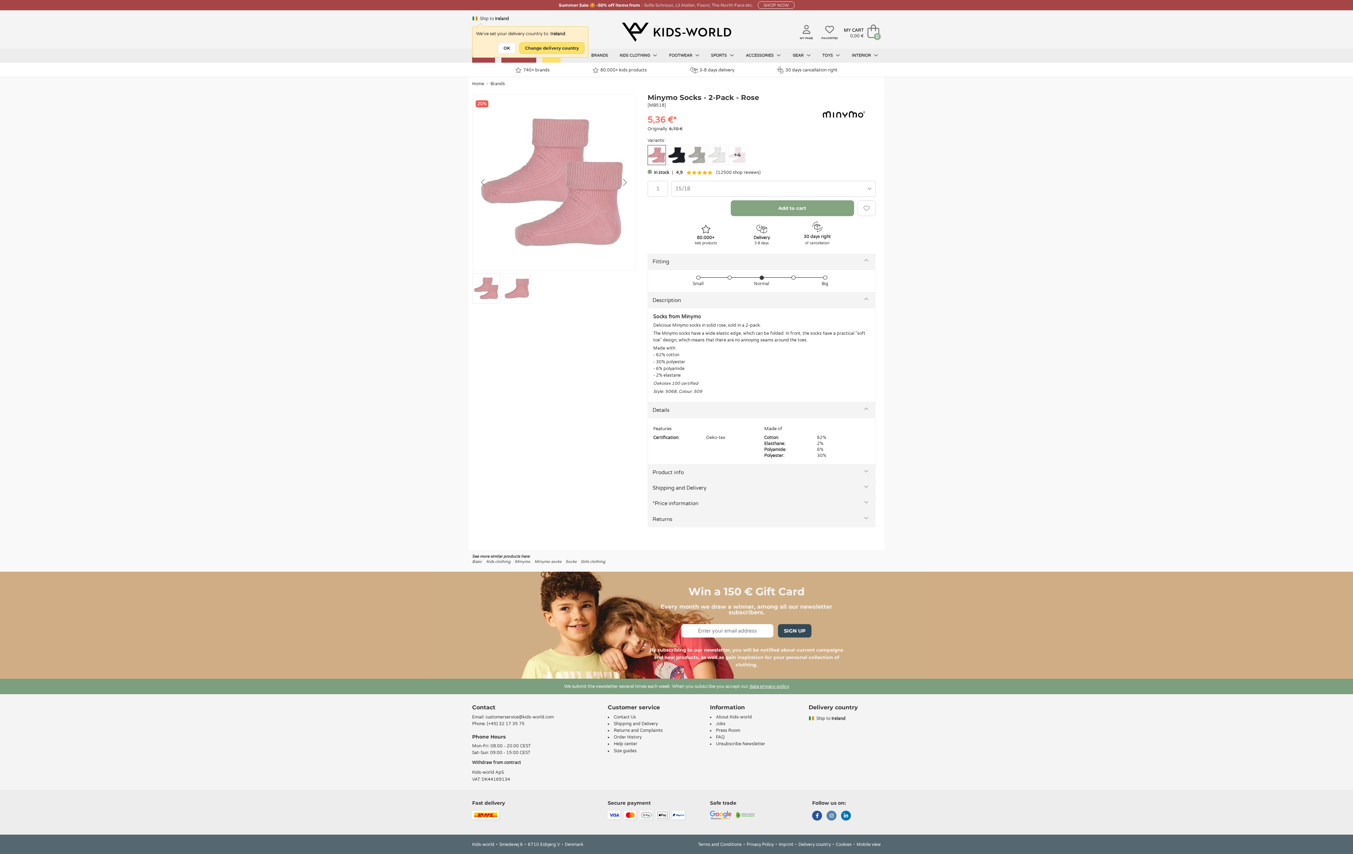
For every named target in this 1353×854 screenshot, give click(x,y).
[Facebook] (817, 816)
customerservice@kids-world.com (520, 717)
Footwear (681, 55)
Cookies (844, 844)
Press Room (728, 730)
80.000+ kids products (623, 70)
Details (661, 410)
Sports (719, 55)
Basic (477, 561)
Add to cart (792, 208)
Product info (668, 472)
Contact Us (625, 717)
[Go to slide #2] (517, 288)
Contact (483, 707)
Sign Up (794, 631)
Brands (599, 55)
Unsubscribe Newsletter (740, 743)
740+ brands (536, 70)
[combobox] (774, 189)
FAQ (720, 737)
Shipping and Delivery (679, 488)
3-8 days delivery (716, 70)
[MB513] (717, 155)
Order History (628, 737)
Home (478, 83)
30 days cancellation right (811, 70)
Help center (625, 743)
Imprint (786, 844)
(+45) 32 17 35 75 (506, 723)
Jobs (720, 723)
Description (667, 300)
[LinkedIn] (846, 816)
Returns (662, 519)
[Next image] (624, 182)
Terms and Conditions (720, 844)
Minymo (522, 561)
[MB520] (677, 155)
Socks (571, 561)
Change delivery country (552, 48)
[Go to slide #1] (486, 288)
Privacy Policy (760, 844)
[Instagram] (831, 816)
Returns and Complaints (638, 730)
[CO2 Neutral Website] (745, 814)
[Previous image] (483, 182)
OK (506, 48)
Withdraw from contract (496, 762)
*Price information (675, 503)
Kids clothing (635, 55)
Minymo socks (548, 561)
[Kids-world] (676, 32)
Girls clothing (593, 561)
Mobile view (869, 844)
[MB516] (697, 155)
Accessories (760, 55)
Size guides (625, 750)
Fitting (661, 261)
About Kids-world (734, 717)
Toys (828, 55)
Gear (799, 55)
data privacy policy (769, 686)
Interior (862, 55)
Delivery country (814, 844)
